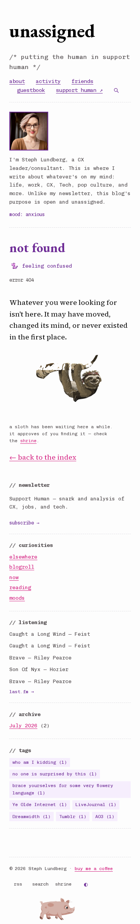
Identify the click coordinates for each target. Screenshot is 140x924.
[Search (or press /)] (116, 90)
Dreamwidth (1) (31, 816)
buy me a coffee (94, 868)
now (14, 577)
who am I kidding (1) (39, 762)
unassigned (52, 31)
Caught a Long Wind (37, 634)
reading (20, 587)
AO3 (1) (104, 816)
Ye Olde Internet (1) (39, 804)
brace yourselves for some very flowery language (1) (62, 789)
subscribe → (24, 523)
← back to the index (42, 457)
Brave (17, 658)
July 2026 (23, 725)
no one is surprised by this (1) (54, 774)
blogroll (21, 567)
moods (17, 598)
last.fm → (21, 691)
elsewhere (23, 557)
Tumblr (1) (72, 816)
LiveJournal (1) (95, 804)
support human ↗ (79, 90)
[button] (63, 909)
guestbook (31, 90)
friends (82, 81)
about (17, 81)
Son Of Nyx (24, 669)
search (40, 884)
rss (18, 884)
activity (48, 81)
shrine (28, 440)
